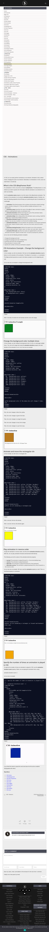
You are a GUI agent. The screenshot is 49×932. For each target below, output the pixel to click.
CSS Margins (7, 41)
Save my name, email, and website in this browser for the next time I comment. (23, 871)
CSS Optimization (8, 70)
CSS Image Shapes (8, 65)
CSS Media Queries (8, 69)
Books (28, 903)
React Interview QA (40, 919)
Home (5, 11)
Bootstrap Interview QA (40, 917)
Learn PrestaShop (9, 919)
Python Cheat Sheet (24, 915)
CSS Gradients (7, 67)
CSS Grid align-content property (11, 99)
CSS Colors (6, 24)
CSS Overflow (7, 47)
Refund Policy (22, 901)
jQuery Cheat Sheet (24, 925)
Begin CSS (6, 14)
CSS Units (6, 19)
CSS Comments (7, 23)
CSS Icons (6, 36)
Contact (25, 897)
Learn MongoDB (9, 915)
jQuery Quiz (40, 895)
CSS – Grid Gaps (7, 96)
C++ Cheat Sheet (25, 923)
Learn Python (9, 891)
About (20, 897)
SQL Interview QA (40, 921)
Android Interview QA (40, 915)
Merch (19, 903)
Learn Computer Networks (9, 921)
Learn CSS (9, 909)
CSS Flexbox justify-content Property (12, 82)
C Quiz (40, 897)
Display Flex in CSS (8, 76)
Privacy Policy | (26, 899)
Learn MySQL (9, 917)
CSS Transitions (7, 62)
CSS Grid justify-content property (11, 98)
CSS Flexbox (6, 74)
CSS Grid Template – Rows (9, 94)
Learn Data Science (9, 893)
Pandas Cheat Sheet (25, 919)
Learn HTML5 (9, 907)
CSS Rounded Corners (9, 57)
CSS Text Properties (8, 28)
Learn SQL (9, 913)
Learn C (9, 901)
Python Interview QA (40, 913)
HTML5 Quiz (40, 901)
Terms (20, 899)
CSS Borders (6, 35)
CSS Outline (6, 40)
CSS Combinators (8, 50)
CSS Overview (7, 12)
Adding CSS (6, 18)
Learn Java (9, 889)
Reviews (28, 901)
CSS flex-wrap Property (9, 79)
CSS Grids (6, 89)
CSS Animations (8, 64)
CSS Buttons (6, 55)
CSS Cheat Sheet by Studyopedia (11, 105)
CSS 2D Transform (8, 58)
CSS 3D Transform (8, 60)
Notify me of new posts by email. (12, 874)
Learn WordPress (9, 903)
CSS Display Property (8, 48)
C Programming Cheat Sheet (24, 921)
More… (9, 923)
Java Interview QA (40, 911)
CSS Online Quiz (7, 103)
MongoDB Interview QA (40, 923)
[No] (47, 928)
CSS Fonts (6, 29)
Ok (24, 930)
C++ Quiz (40, 899)
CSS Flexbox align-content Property (11, 86)
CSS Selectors (7, 16)
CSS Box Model (7, 21)
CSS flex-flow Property (9, 81)
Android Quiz (40, 891)
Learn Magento (9, 905)
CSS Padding (7, 43)
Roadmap (24, 903)
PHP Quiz (40, 889)
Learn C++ (9, 899)
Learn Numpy (9, 895)
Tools (24, 905)
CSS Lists (6, 38)
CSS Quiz (40, 893)
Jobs (29, 897)
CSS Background (7, 26)
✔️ (7, 53)
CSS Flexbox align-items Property (11, 84)
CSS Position (7, 45)
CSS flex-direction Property (10, 77)
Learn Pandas (9, 897)
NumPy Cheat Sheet (24, 917)
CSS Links (6, 31)
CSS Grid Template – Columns (10, 93)
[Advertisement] (24, 119)
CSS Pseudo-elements (9, 52)
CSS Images (6, 33)
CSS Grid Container (8, 91)
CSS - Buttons (9, 794)
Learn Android (9, 911)
